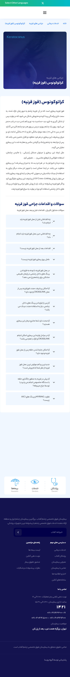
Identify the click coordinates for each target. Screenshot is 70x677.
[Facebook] (47, 3)
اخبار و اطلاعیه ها (59, 574)
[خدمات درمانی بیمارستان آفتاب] (35, 485)
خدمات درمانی (60, 550)
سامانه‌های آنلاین (59, 580)
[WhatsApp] (33, 3)
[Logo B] (59, 13)
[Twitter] (42, 3)
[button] (15, 3)
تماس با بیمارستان (58, 568)
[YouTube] (38, 3)
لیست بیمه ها (34, 550)
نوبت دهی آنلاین (33, 556)
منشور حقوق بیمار (32, 562)
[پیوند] (58, 485)
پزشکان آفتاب (60, 556)
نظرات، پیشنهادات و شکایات (28, 568)
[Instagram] (52, 3)
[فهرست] (44, 13)
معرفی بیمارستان (59, 562)
